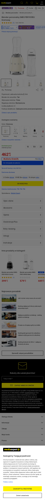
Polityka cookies (8, 482)
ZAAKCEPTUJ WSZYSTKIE (22, 489)
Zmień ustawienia (22, 495)
